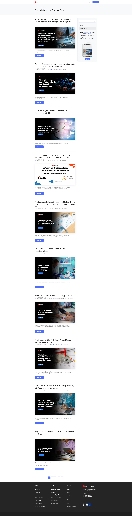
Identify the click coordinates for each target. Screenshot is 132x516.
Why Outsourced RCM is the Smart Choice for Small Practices (55, 432)
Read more (39, 55)
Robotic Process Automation (55, 504)
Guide (68, 494)
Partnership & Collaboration (71, 506)
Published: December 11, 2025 (41, 208)
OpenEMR (51, 2)
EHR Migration (37, 492)
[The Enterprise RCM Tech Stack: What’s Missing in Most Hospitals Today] (55, 358)
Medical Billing (56, 2)
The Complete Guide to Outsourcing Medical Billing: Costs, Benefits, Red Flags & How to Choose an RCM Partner (55, 204)
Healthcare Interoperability (39, 495)
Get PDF (87, 59)
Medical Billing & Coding (55, 494)
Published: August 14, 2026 (40, 23)
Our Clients (68, 505)
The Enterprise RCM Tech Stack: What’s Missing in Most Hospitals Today (54, 341)
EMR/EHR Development (55, 487)
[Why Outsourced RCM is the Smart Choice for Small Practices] (55, 449)
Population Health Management (56, 497)
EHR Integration (37, 494)
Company (88, 2)
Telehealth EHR (37, 489)
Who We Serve (81, 2)
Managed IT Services (38, 503)
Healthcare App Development (40, 506)
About (68, 501)
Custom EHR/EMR (63, 2)
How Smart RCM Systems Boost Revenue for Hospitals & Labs (52, 250)
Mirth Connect (37, 498)
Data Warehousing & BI (55, 503)
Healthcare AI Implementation (56, 498)
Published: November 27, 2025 (41, 297)
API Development (38, 500)
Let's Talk (96, 1)
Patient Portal (53, 492)
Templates (68, 492)
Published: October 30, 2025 (41, 435)
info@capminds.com (89, 496)
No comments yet (64, 23)
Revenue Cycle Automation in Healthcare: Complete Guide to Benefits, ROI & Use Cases (55, 65)
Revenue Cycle (56, 23)
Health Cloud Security (54, 500)
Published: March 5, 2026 (40, 159)
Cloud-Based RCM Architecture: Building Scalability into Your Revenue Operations (54, 387)
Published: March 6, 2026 (40, 68)
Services (70, 2)
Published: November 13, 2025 (41, 390)
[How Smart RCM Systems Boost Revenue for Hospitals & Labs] (55, 267)
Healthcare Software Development (40, 504)
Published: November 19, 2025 (41, 344)
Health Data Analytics (54, 501)
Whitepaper (69, 489)
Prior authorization (57, 298)
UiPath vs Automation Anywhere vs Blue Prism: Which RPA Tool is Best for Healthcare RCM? (53, 156)
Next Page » (62, 477)
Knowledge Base (69, 495)
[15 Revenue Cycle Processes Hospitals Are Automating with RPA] (55, 129)
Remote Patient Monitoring (55, 495)
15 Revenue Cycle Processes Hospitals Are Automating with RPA (51, 112)
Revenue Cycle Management (55, 489)
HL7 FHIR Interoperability (39, 497)
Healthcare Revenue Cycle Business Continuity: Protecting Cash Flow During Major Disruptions (53, 20)
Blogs (68, 487)
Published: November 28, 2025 (41, 253)
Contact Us (68, 503)
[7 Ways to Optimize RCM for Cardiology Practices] (55, 312)
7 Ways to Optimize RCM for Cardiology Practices (54, 295)
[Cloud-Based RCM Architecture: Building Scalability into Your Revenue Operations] (55, 404)
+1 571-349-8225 (89, 495)
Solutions (75, 2)
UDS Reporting (37, 501)
